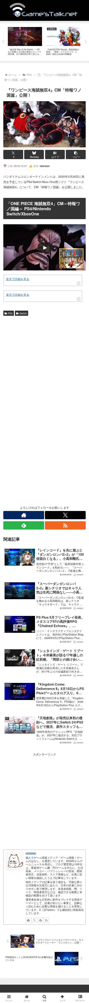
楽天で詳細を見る (17, 279)
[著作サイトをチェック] (23, 515)
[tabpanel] (25, 41)
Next (86, 42)
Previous (3, 42)
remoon (31, 853)
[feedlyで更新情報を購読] (23, 525)
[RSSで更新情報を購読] (65, 525)
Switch (23, 313)
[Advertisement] (44, 363)
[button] (76, 154)
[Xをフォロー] (65, 515)
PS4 (10, 313)
